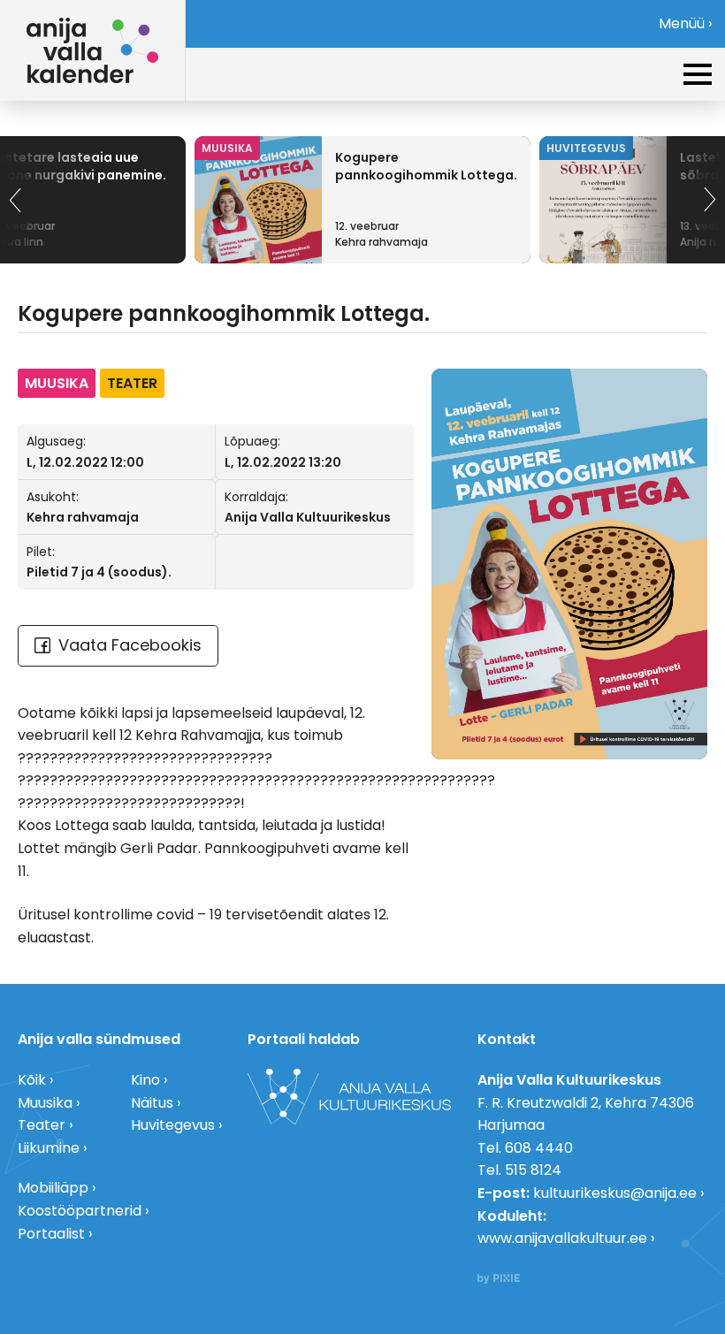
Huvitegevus (173, 1125)
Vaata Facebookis (130, 645)
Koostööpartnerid (79, 1211)
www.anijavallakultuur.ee (562, 1238)
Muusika (45, 1103)
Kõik (32, 1080)
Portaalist (51, 1233)
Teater (41, 1125)
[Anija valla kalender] (92, 50)
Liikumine (49, 1148)
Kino (145, 1080)
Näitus (152, 1103)
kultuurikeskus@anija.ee (615, 1193)
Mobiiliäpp (53, 1188)
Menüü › (685, 23)
